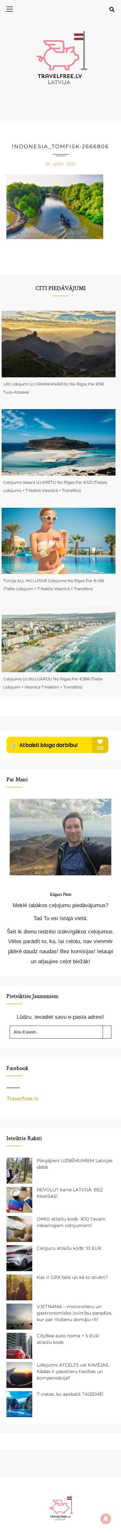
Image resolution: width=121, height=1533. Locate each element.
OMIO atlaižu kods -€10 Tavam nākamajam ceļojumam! (71, 1222)
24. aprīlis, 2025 (60, 164)
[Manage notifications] (106, 1519)
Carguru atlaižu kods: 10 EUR (69, 1248)
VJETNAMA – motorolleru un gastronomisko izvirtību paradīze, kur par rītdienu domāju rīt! (74, 1313)
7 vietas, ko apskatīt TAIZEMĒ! (70, 1394)
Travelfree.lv (22, 1099)
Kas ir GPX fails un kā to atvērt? (72, 1277)
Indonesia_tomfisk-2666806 (60, 146)
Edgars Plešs (60, 894)
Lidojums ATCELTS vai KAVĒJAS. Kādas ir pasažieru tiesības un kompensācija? (73, 1371)
